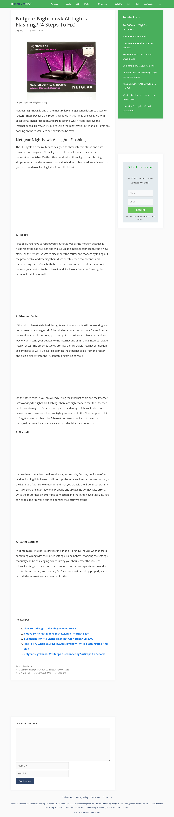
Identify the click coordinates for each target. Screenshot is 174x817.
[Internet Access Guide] (22, 4)
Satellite (118, 4)
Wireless (54, 4)
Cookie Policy (68, 797)
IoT (137, 4)
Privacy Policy (82, 797)
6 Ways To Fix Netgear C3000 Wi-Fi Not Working (42, 672)
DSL (77, 4)
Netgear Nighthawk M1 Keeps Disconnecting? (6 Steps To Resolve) (64, 654)
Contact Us (148, 4)
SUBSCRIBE (140, 210)
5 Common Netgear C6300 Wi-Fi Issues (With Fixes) (44, 669)
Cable (68, 4)
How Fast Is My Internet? (135, 36)
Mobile (87, 4)
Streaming (102, 4)
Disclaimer (95, 797)
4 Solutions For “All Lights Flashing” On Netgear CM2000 (58, 638)
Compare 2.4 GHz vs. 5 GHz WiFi (139, 65)
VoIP (129, 4)
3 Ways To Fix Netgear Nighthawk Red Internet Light (56, 633)
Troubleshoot (25, 666)
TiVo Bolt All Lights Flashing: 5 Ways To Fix (49, 628)
